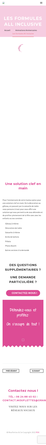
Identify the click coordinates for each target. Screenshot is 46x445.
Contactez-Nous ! (23, 293)
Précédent (11, 371)
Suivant (36, 371)
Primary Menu (41, 3)
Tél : (22, 396)
